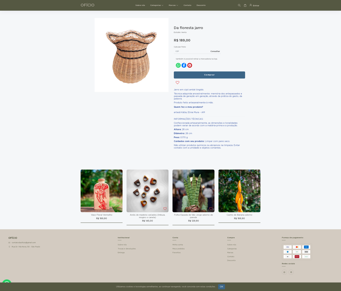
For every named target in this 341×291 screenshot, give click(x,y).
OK (221, 287)
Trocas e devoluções (127, 249)
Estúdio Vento (180, 32)
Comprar (209, 75)
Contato (187, 5)
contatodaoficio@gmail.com (24, 242)
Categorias (155, 5)
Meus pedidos (178, 249)
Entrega (121, 252)
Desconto (201, 5)
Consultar (215, 51)
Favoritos (176, 252)
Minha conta (177, 245)
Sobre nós (140, 5)
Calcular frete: (180, 47)
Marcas (172, 5)
